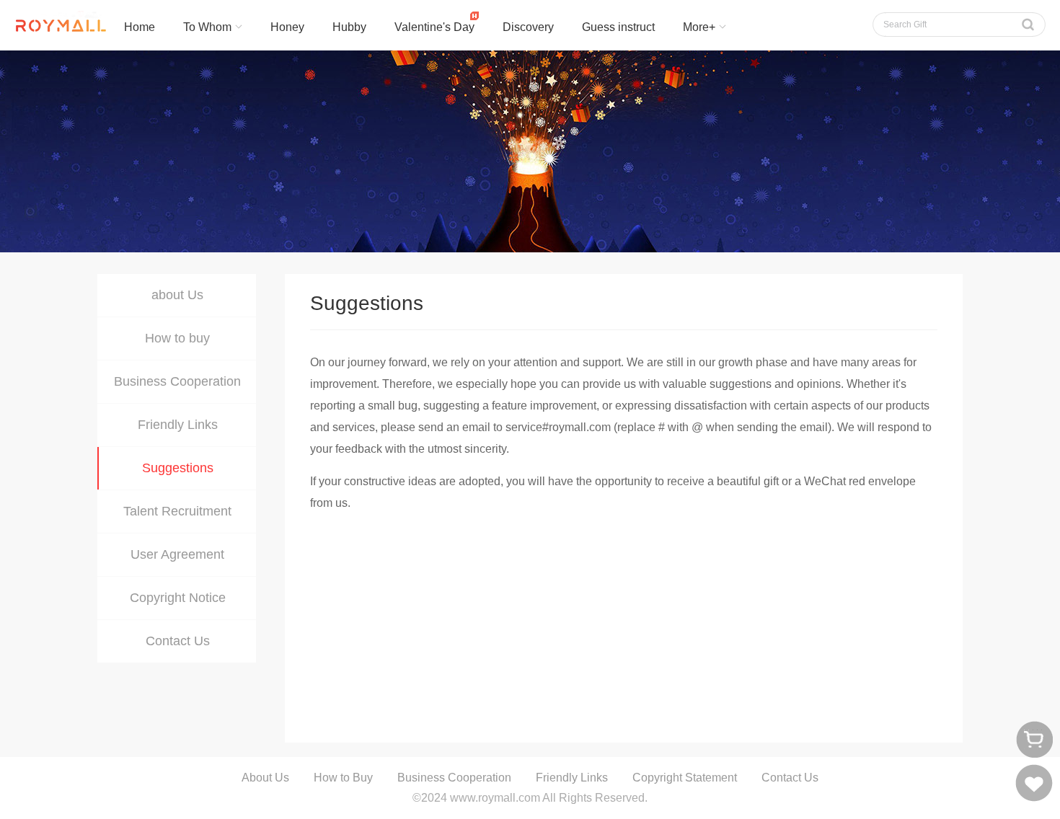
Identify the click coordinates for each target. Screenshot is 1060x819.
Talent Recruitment (177, 511)
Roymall (54, 25)
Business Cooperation (177, 381)
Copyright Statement (684, 777)
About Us (265, 777)
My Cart (1034, 739)
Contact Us (178, 641)
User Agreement (177, 554)
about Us (177, 295)
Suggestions (177, 468)
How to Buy (343, 777)
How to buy (177, 338)
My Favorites (1034, 783)
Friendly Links (178, 424)
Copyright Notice (178, 597)
